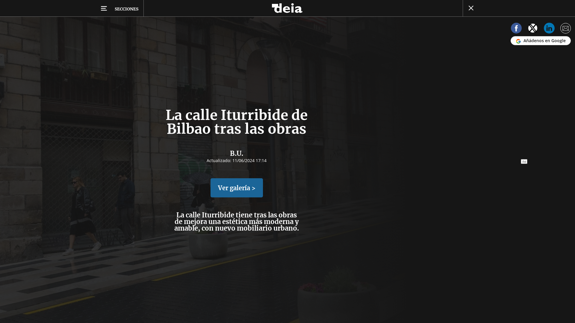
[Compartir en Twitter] (532, 29)
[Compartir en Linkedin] (549, 29)
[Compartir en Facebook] (516, 29)
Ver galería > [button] (236, 188)
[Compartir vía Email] (565, 29)
